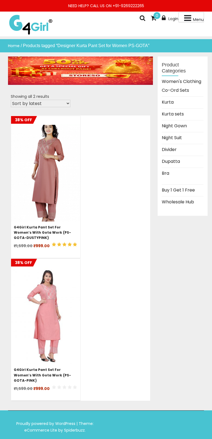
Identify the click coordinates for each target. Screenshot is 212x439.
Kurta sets (173, 114)
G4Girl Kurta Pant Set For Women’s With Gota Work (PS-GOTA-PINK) (42, 375)
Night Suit (172, 137)
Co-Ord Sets (175, 90)
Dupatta (171, 161)
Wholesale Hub (178, 202)
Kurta (168, 102)
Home (14, 46)
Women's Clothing (181, 81)
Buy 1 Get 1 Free (178, 190)
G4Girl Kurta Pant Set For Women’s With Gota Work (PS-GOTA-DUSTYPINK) (42, 232)
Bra (165, 173)
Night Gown (174, 126)
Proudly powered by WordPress (46, 423)
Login (173, 18)
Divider (169, 149)
